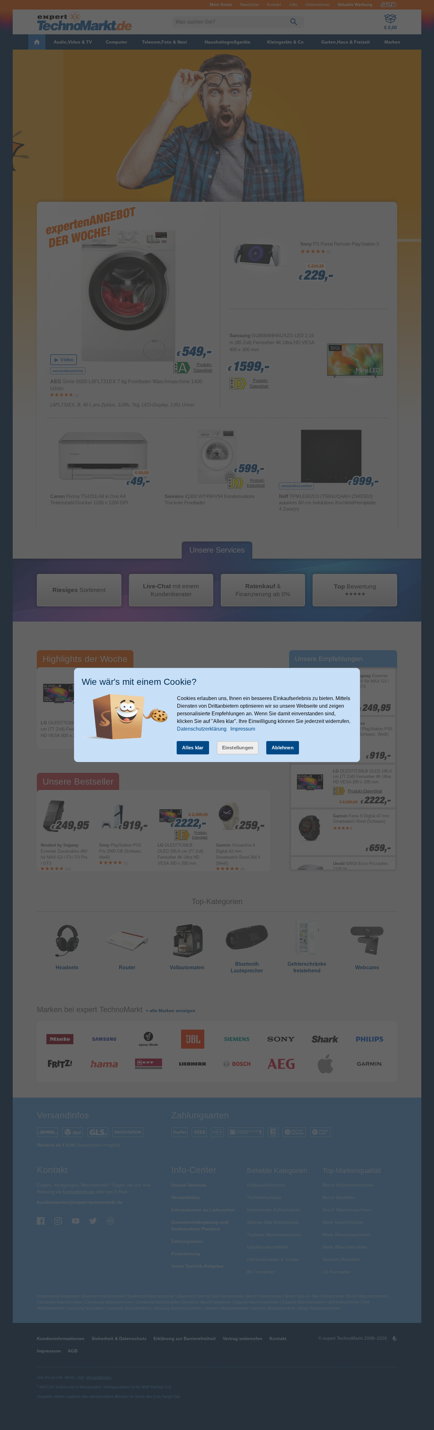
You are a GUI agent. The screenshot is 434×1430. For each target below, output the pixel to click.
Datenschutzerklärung (202, 729)
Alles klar (193, 747)
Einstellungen (238, 747)
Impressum (242, 729)
